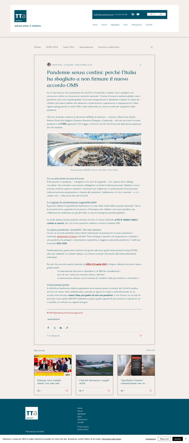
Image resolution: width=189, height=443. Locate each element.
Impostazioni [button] (151, 439)
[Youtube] (138, 14)
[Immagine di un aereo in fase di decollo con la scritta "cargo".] (94, 365)
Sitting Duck (82, 419)
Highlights (81, 414)
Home (79, 408)
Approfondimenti (86, 47)
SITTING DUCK (52, 47)
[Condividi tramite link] (67, 327)
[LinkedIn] (132, 14)
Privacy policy (83, 427)
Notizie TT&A (68, 47)
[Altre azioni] (140, 64)
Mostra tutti (150, 350)
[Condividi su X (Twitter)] (54, 327)
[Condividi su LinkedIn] (61, 327)
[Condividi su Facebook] (48, 327)
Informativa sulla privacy (111, 439)
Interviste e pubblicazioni (108, 47)
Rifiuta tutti (164, 439)
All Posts (37, 47)
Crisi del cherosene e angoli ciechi (94, 382)
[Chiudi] (185, 439)
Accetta (178, 439)
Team (79, 416)
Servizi (80, 411)
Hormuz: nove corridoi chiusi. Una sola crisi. (49, 382)
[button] (151, 47)
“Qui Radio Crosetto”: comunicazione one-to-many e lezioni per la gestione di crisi (133, 382)
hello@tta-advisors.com (103, 14)
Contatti (80, 422)
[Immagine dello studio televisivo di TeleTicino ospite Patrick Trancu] (52, 365)
